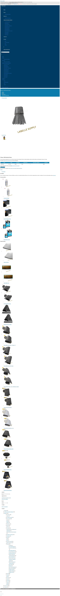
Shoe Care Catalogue (7, 61)
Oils (7, 538)
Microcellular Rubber (12, 550)
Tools (7, 581)
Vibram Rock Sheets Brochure (7, 160)
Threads (8, 580)
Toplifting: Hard (11, 569)
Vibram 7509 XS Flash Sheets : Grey (9, 428)
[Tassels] (19, 133)
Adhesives (8, 514)
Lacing (7, 521)
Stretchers (8, 577)
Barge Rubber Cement (7, 239)
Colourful (5, 510)
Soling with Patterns (11, 556)
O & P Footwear (6, 70)
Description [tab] (3, 171)
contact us (54, 175)
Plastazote (10, 565)
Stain (7, 576)
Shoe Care (3, 60)
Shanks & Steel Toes (9, 542)
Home (3, 56)
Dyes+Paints (8, 518)
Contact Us (3, 78)
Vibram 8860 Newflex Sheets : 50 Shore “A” (10, 345)
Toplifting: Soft (11, 572)
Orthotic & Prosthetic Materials (8, 511)
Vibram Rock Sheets (7, 59)
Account (3, 79)
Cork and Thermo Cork (12, 551)
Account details (6, 82)
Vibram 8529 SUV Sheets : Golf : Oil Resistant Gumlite (11, 386)
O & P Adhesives (6, 66)
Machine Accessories (10, 534)
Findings (7, 522)
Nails (7, 537)
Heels (8, 525)
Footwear (5, 587)
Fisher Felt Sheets (6, 262)
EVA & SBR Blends (12, 546)
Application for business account (6, 497)
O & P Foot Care (6, 69)
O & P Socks (5, 75)
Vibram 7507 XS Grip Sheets (8, 407)
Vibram (1, 169)
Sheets (12, 168)
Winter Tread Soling (11, 568)
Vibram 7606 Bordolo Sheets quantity (5, 165)
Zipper (7, 584)
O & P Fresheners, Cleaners (8, 73)
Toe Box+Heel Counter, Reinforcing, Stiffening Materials (12, 559)
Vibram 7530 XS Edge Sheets (8, 490)
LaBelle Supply (3, 5)
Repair (10, 168)
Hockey (7, 526)
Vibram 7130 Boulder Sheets (7, 469)
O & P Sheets (6, 74)
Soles (7, 573)
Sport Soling (15, 168)
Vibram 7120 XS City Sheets (7, 324)
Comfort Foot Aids (6, 64)
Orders (5, 84)
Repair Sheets (20, 168)
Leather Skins (6, 65)
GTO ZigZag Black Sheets (7, 303)
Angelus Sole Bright (6, 198)
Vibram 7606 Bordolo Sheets (5, 95)
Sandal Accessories (9, 541)
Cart (4, 83)
